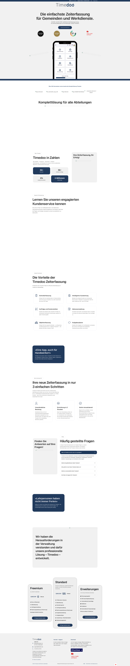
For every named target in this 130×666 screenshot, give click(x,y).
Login (91, 0)
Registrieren (95, 0)
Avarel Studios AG (70, 663)
